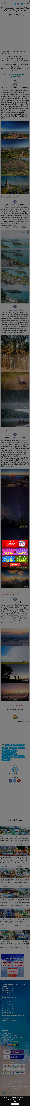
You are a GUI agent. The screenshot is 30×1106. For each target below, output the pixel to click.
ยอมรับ (15, 1104)
